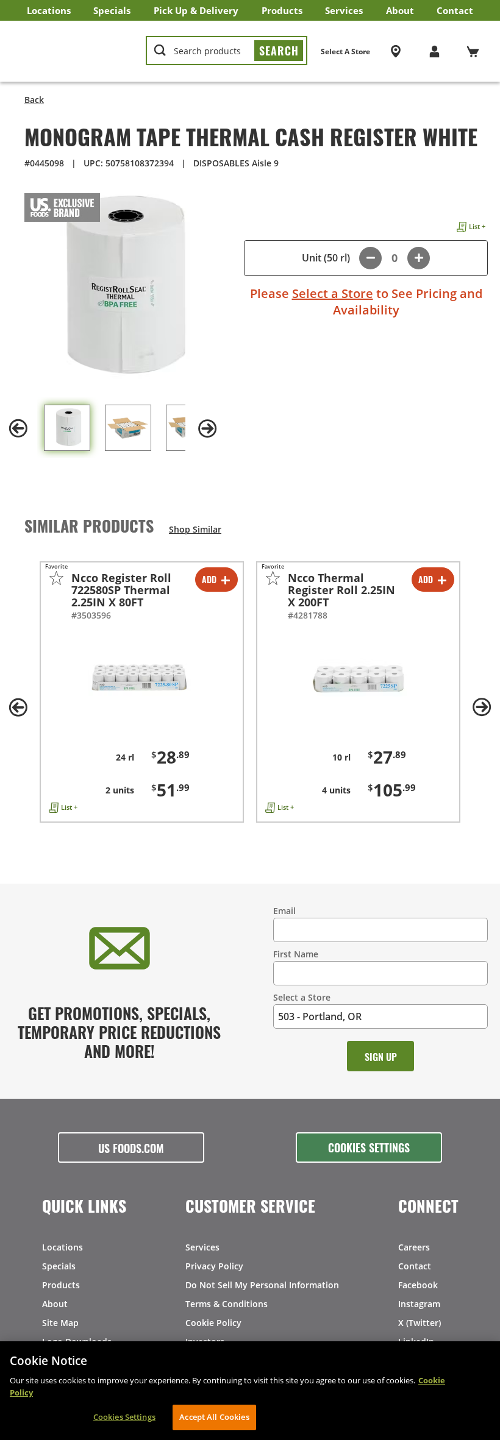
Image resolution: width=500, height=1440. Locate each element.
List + (477, 226)
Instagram (419, 1304)
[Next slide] (207, 428)
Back (34, 99)
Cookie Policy (213, 1322)
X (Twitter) (419, 1322)
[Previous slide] (18, 428)
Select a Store (332, 293)
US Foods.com (131, 1147)
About (400, 10)
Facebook (418, 1285)
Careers (414, 1247)
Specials (111, 10)
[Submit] (278, 50)
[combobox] (226, 51)
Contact (455, 10)
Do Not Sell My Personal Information (262, 1285)
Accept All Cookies (214, 1416)
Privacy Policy (214, 1266)
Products (282, 10)
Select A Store (345, 51)
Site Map (60, 1322)
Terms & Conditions (226, 1304)
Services (344, 10)
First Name (295, 954)
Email (284, 911)
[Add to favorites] (56, 578)
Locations (49, 10)
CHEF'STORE (74, 51)
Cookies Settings (369, 1147)
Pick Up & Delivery (196, 10)
